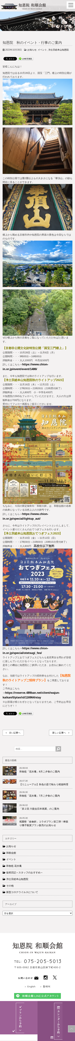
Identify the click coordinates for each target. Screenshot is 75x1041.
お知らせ (31, 49)
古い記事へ (14, 732)
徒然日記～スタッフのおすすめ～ (24, 872)
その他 (10, 885)
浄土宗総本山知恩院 (58, 49)
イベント (42, 49)
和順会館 (11, 852)
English (31, 986)
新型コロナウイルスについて (22, 892)
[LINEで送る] (25, 58)
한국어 (46, 986)
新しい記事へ (59, 732)
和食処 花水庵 (14, 865)
